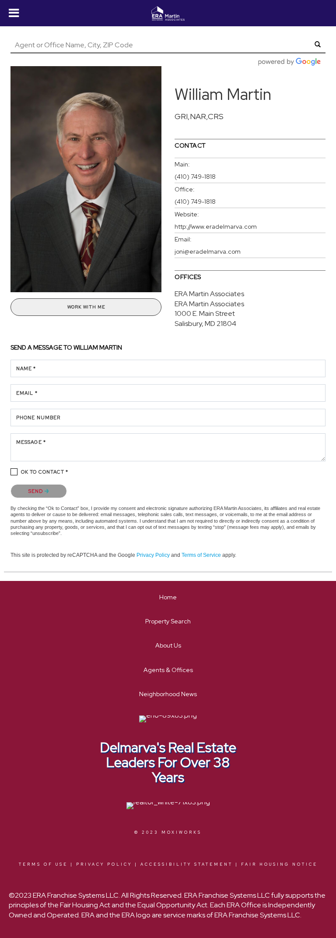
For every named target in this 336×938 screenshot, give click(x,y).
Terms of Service (201, 555)
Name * (26, 368)
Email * (27, 393)
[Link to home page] (168, 13)
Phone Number (38, 417)
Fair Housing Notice (279, 864)
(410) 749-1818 (195, 177)
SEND (36, 491)
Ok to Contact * (45, 472)
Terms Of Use (43, 864)
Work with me (86, 307)
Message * (31, 442)
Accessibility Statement (186, 864)
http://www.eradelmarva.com (216, 226)
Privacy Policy (153, 555)
